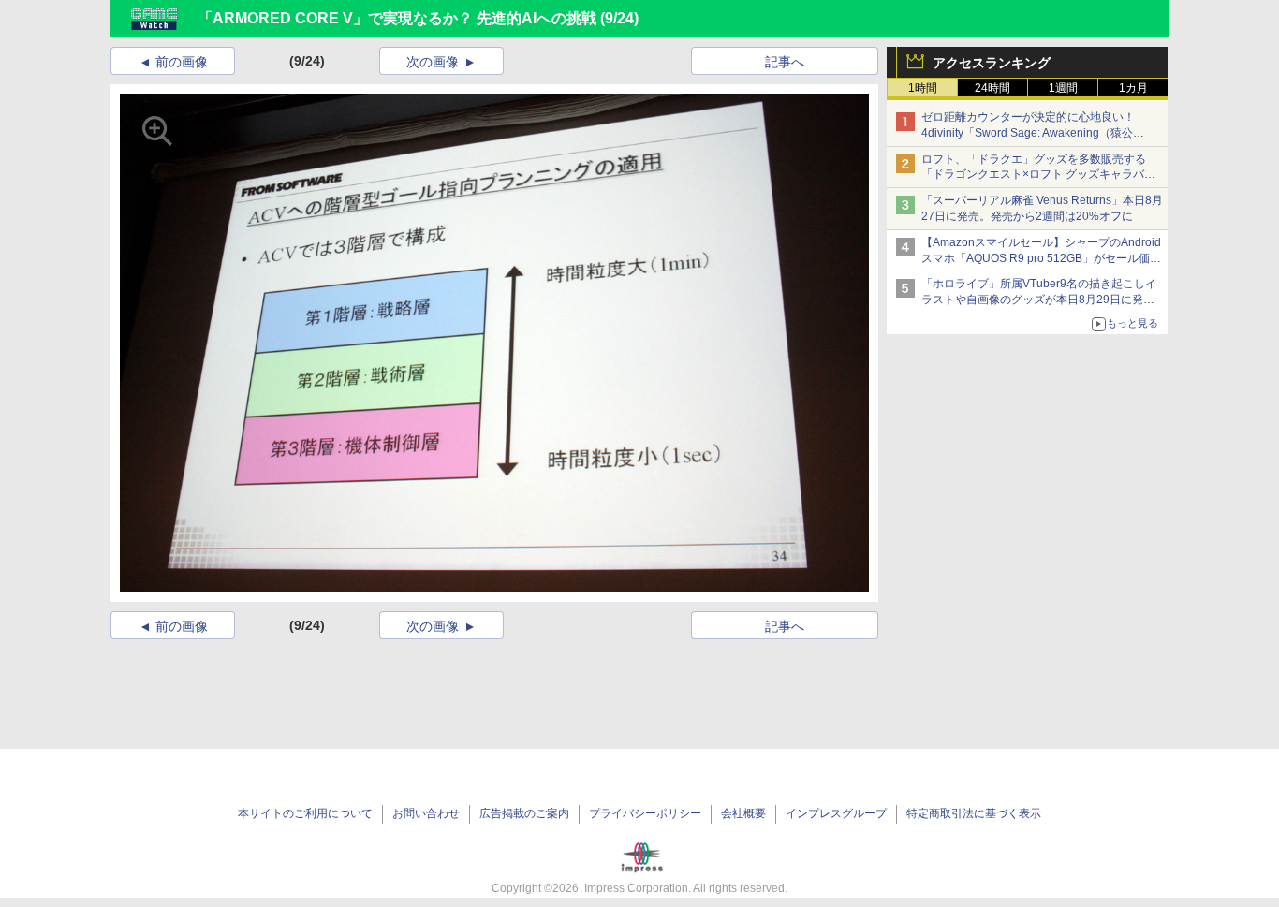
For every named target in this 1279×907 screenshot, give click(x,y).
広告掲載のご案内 (524, 813)
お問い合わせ (426, 813)
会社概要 (743, 813)
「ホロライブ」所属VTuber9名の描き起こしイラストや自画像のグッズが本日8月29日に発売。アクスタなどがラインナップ (1038, 299)
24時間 (992, 88)
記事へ (784, 61)
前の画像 (181, 61)
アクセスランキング (992, 62)
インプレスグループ (836, 813)
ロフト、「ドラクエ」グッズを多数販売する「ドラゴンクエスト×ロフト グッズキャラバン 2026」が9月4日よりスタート (1038, 175)
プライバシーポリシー (645, 813)
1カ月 (1133, 88)
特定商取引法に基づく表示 (973, 813)
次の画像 (432, 61)
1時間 (922, 88)
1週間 (1063, 88)
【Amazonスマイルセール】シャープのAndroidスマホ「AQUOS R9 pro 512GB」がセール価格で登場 (1041, 258)
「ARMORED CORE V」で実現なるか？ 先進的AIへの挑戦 (397, 18)
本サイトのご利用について (305, 813)
